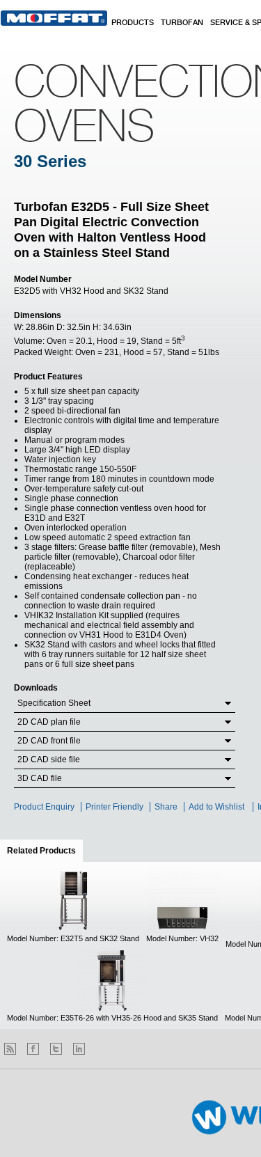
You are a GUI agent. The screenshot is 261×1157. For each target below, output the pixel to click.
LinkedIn (79, 1049)
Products (132, 23)
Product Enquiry (44, 807)
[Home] (54, 18)
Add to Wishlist (216, 807)
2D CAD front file (49, 741)
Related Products (45, 851)
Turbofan (182, 23)
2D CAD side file (48, 759)
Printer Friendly (114, 807)
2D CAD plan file (49, 722)
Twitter (56, 1049)
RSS (10, 1049)
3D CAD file (39, 778)
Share (166, 807)
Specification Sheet (53, 703)
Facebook (33, 1049)
